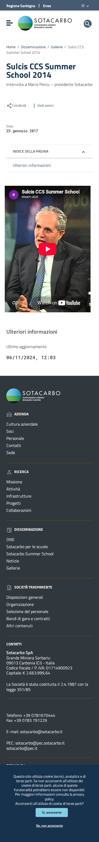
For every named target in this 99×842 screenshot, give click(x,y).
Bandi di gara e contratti (28, 618)
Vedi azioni (45, 105)
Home (11, 47)
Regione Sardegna (20, 5)
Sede (10, 452)
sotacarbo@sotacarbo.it (41, 731)
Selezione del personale (27, 611)
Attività (13, 489)
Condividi (19, 105)
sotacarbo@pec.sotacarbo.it (40, 743)
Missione (14, 482)
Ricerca (21, 471)
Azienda (21, 414)
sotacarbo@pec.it (21, 748)
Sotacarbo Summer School (30, 554)
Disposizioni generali (24, 597)
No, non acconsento (49, 825)
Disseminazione (33, 47)
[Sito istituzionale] (45, 23)
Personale (15, 438)
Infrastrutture (18, 496)
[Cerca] (88, 24)
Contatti (13, 445)
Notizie (12, 561)
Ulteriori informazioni (32, 165)
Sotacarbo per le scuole (27, 546)
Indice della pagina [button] (30, 151)
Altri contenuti (19, 625)
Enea (47, 5)
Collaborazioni (18, 510)
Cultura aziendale (22, 424)
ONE (10, 539)
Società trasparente (33, 587)
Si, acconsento (52, 812)
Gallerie (57, 47)
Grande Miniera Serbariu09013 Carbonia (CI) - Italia (30, 660)
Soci (10, 431)
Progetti (13, 503)
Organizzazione (20, 604)
